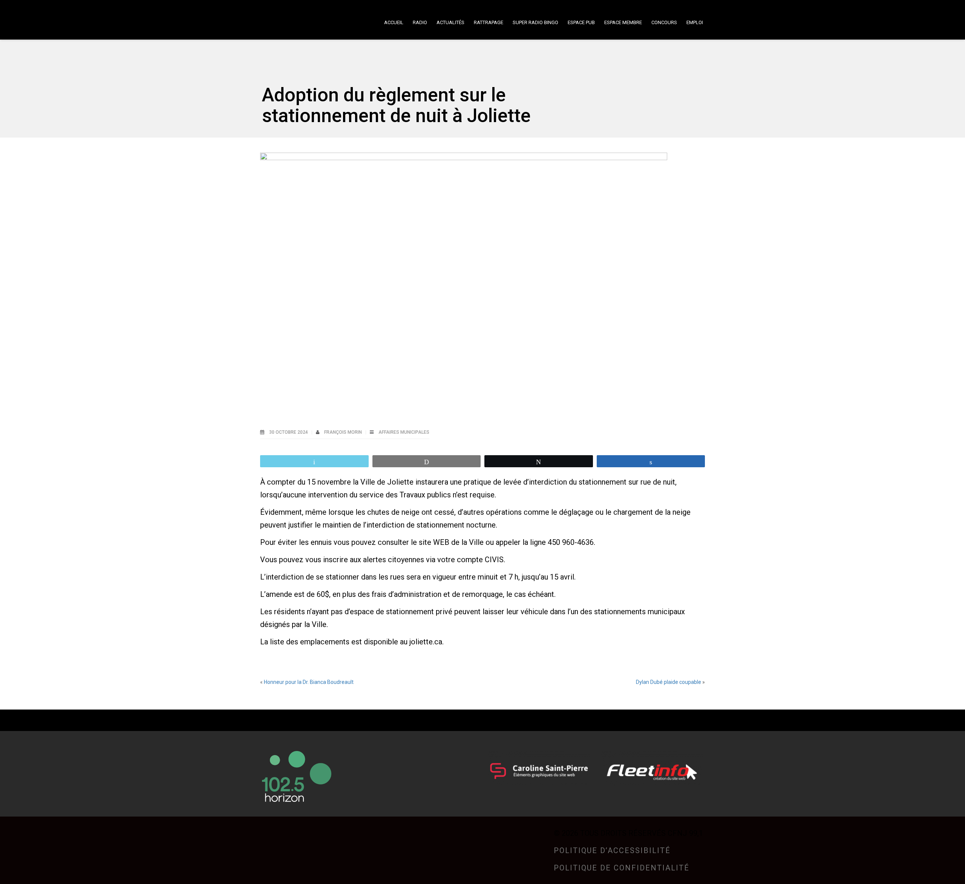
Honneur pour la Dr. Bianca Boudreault (309, 682)
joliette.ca (425, 641)
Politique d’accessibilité (612, 850)
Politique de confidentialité (621, 867)
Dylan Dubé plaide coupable (668, 682)
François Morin (343, 432)
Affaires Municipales (403, 432)
